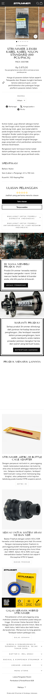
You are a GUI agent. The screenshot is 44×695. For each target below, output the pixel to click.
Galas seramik (22, 637)
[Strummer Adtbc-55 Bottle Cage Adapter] (22, 434)
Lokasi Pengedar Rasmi (22, 677)
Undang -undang (21, 665)
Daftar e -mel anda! (21, 654)
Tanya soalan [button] (22, 207)
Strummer (22, 45)
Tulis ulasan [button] (22, 201)
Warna (21, 96)
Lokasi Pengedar (16, 285)
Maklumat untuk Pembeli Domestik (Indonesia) (22, 217)
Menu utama (21, 671)
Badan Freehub (22, 562)
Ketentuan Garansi (26, 350)
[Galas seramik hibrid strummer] (22, 588)
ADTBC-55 (22, 484)
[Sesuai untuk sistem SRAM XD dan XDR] (22, 509)
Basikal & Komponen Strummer (21, 659)
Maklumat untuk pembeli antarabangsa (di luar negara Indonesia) (22, 225)
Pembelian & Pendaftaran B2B (22, 681)
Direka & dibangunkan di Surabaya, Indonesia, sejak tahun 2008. (21, 646)
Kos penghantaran (12, 70)
